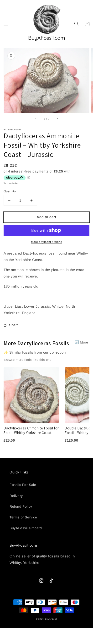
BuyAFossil (51, 619)
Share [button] (14, 325)
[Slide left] (35, 119)
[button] (6, 24)
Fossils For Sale (23, 485)
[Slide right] (57, 119)
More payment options (46, 242)
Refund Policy (21, 506)
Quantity (10, 191)
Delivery (16, 496)
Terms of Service (23, 517)
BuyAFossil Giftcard (26, 528)
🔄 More (81, 342)
